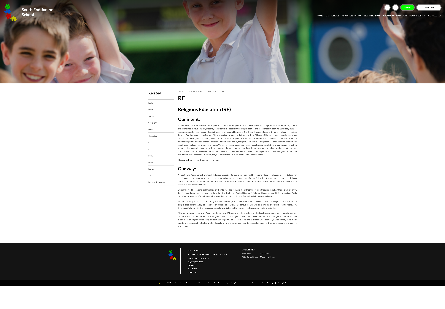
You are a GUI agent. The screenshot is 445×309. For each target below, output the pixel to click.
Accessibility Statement (254, 283)
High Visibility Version (233, 283)
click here (188, 160)
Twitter (407, 7)
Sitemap (270, 283)
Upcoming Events (267, 257)
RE (223, 92)
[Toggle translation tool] (395, 7)
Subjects (212, 92)
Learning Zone (195, 92)
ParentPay (246, 253)
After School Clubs (250, 257)
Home (180, 92)
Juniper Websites (214, 283)
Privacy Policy (283, 283)
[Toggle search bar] (387, 7)
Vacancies (264, 253)
